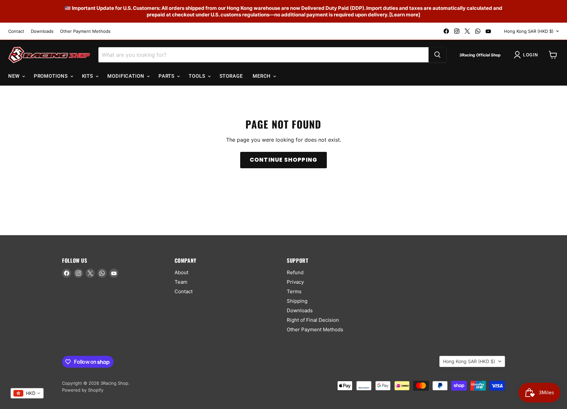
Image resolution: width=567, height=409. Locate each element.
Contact (16, 31)
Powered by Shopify (82, 390)
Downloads (42, 31)
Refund (295, 272)
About (181, 272)
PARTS (167, 76)
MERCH (262, 76)
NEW (14, 76)
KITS (88, 76)
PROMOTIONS (52, 76)
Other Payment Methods (85, 31)
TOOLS (198, 76)
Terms (294, 291)
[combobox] (27, 393)
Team (181, 282)
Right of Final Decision (313, 320)
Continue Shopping (283, 160)
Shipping (297, 301)
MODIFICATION (126, 76)
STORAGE (231, 76)
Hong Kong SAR (529, 31)
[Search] (437, 54)
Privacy (295, 282)
